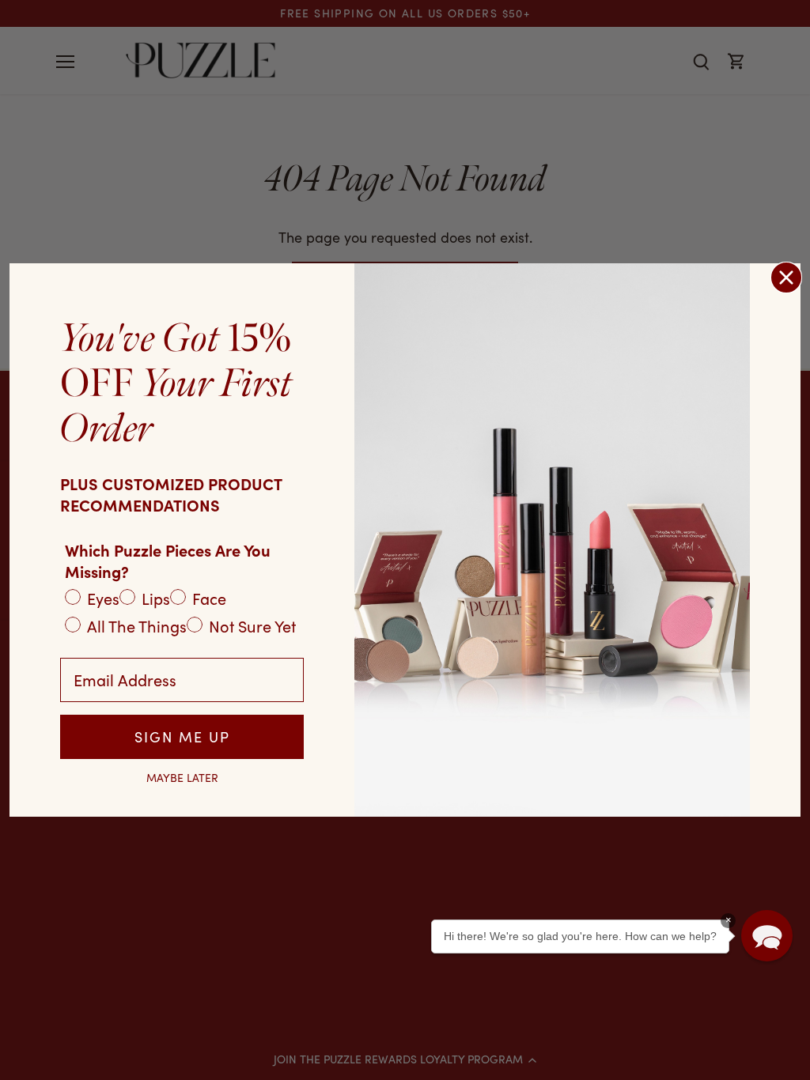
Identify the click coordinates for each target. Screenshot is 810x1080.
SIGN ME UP (182, 736)
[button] (767, 935)
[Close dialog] (786, 277)
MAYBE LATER (182, 778)
